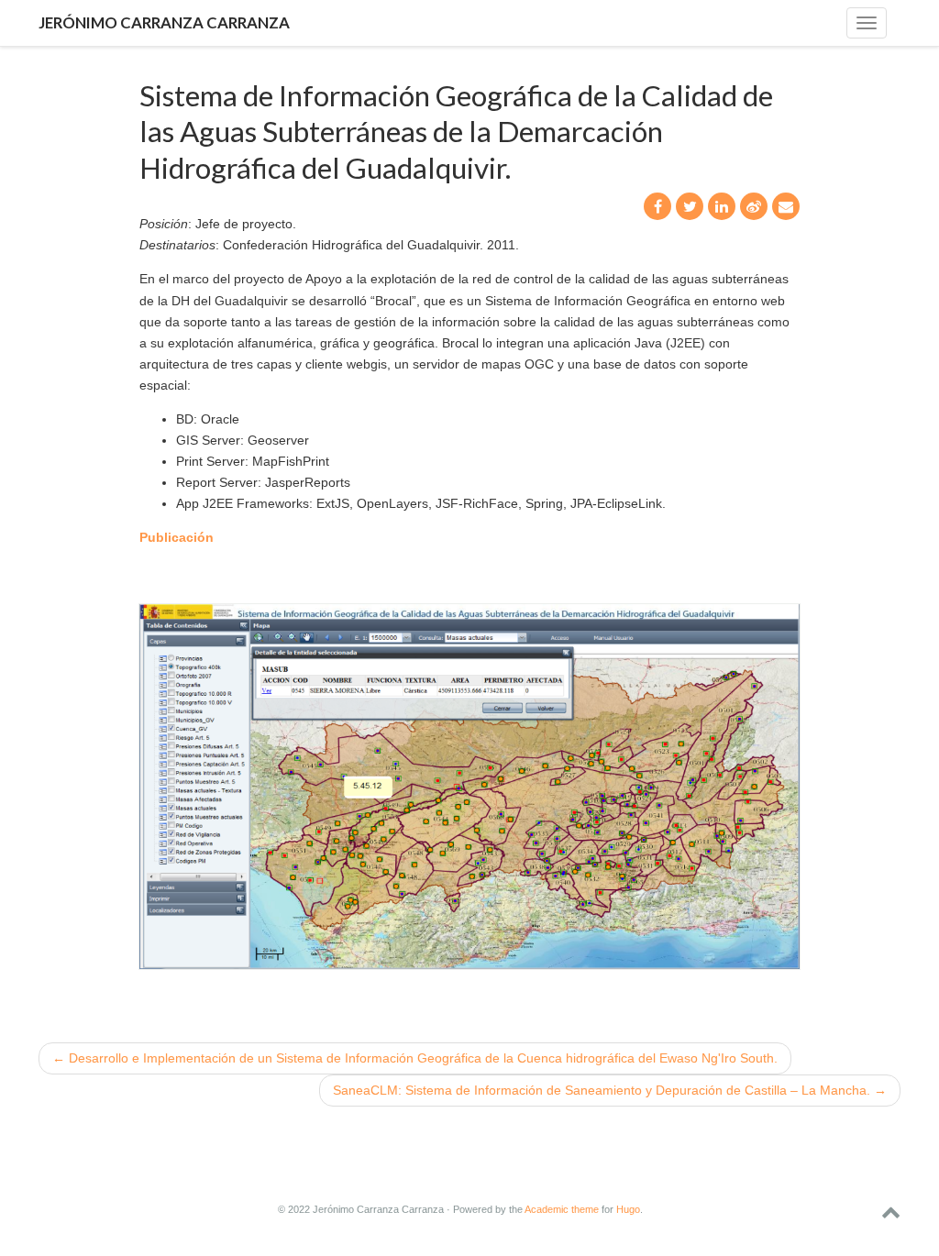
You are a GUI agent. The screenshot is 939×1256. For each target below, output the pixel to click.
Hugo (628, 1209)
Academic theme (562, 1209)
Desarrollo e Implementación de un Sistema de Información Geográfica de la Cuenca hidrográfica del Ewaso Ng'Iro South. (415, 1058)
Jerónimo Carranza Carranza (164, 22)
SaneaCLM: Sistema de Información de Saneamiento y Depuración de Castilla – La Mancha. (610, 1090)
